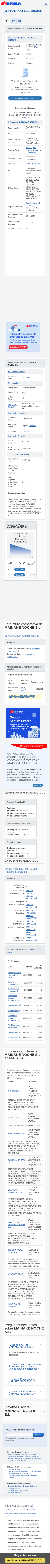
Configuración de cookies (27, 1513)
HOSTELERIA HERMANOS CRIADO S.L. (16, 1224)
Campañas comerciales (15, 1456)
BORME (10, 1461)
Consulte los (22, 696)
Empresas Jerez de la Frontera (18, 1490)
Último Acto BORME (12, 406)
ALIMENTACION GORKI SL (14, 1305)
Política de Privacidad (27, 1510)
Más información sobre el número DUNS (33, 149)
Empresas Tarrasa (14, 1488)
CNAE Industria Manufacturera (18, 1473)
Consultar (32, 425)
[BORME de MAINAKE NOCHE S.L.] (19, 21)
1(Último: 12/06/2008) (31, 922)
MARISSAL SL (13, 1117)
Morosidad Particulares (33, 1458)
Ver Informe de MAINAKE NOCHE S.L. (25, 1560)
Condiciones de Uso (11, 1510)
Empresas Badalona (14, 1486)
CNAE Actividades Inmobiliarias (18, 1471)
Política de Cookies (11, 1513)
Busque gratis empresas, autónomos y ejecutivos (21, 1439)
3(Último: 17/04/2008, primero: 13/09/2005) (31, 914)
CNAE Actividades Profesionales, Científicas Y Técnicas (23, 1477)
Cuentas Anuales (20, 1461)
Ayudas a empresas (31, 1456)
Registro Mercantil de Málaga (33, 204)
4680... (29, 147)
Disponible (26, 377)
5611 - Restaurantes (33, 164)
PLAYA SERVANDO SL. (17, 1133)
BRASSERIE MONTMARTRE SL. (15, 1191)
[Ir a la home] (11, 3)
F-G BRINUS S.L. (14, 1091)
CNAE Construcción (14, 1469)
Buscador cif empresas (29, 1454)
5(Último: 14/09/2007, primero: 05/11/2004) (31, 894)
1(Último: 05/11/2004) (31, 905)
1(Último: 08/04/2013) (31, 939)
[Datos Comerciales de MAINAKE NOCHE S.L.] (14, 21)
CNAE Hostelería (35, 1471)
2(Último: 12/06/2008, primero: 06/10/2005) (31, 931)
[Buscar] (46, 4)
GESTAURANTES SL (16, 1274)
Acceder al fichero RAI (15, 1458)
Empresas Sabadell (14, 1492)
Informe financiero (14, 1454)
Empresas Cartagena (30, 1486)
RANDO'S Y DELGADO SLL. (17, 1161)
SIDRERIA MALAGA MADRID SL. (15, 1251)
